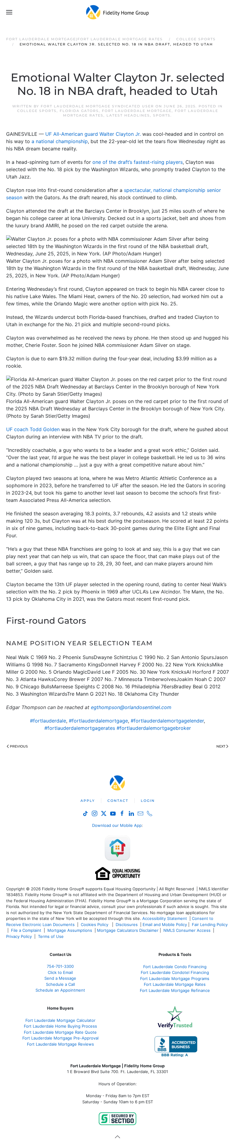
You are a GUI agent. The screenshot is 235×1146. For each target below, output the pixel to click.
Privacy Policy (19, 936)
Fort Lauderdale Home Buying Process (60, 1026)
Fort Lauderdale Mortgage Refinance (175, 990)
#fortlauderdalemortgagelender (167, 721)
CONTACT (117, 800)
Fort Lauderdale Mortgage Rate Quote (60, 1032)
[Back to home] (117, 12)
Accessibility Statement (164, 918)
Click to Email (60, 972)
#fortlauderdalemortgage (98, 721)
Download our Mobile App (117, 825)
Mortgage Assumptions (69, 930)
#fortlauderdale (48, 721)
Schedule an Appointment (60, 990)
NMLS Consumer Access (187, 930)
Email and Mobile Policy (165, 924)
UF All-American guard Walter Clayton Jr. (93, 134)
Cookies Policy (95, 924)
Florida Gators (79, 111)
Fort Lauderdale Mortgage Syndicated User (97, 106)
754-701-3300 (60, 966)
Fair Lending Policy (210, 924)
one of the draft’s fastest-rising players (137, 162)
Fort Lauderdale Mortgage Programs (174, 978)
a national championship (60, 141)
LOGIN (148, 800)
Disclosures (127, 924)
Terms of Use (51, 936)
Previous (19, 746)
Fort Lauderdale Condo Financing (175, 966)
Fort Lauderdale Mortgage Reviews (60, 1044)
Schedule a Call (60, 984)
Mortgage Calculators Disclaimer (128, 930)
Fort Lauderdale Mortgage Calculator (60, 1020)
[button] (9, 12)
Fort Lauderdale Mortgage (137, 111)
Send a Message (60, 978)
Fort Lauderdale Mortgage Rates (175, 984)
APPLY (87, 800)
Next (220, 746)
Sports (161, 115)
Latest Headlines (128, 115)
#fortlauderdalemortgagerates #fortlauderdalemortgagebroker (117, 728)
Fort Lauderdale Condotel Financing (175, 972)
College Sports (37, 111)
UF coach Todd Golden (33, 429)
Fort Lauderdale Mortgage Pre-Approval (60, 1038)
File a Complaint (27, 930)
